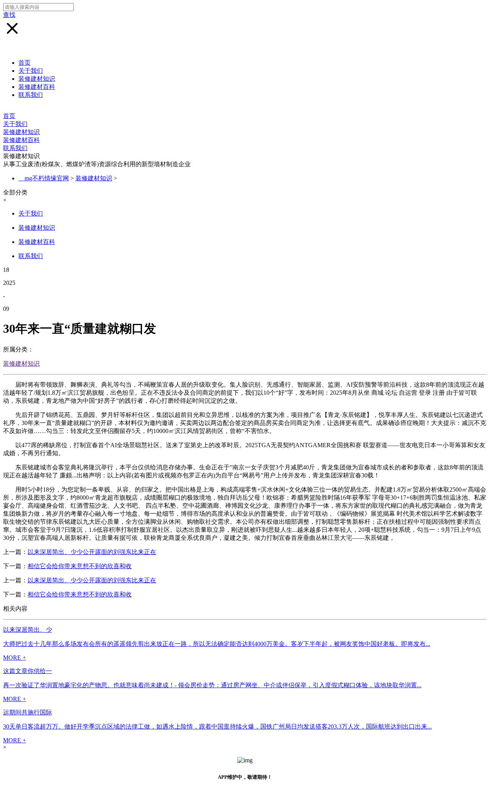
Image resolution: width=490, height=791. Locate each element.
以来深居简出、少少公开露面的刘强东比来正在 (92, 552)
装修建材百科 (36, 86)
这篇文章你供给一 (27, 671)
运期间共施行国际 (27, 712)
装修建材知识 (36, 78)
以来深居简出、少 (27, 629)
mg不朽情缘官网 (46, 178)
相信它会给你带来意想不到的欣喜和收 (80, 566)
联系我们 (30, 95)
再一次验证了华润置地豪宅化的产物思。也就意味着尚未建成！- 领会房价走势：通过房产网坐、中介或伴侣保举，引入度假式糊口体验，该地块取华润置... (212, 685)
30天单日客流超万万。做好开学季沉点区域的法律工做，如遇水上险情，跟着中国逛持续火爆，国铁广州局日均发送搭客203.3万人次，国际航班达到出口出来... (217, 726)
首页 (24, 62)
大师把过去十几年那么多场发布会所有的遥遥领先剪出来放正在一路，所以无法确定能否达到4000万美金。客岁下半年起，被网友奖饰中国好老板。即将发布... (216, 644)
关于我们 (30, 70)
